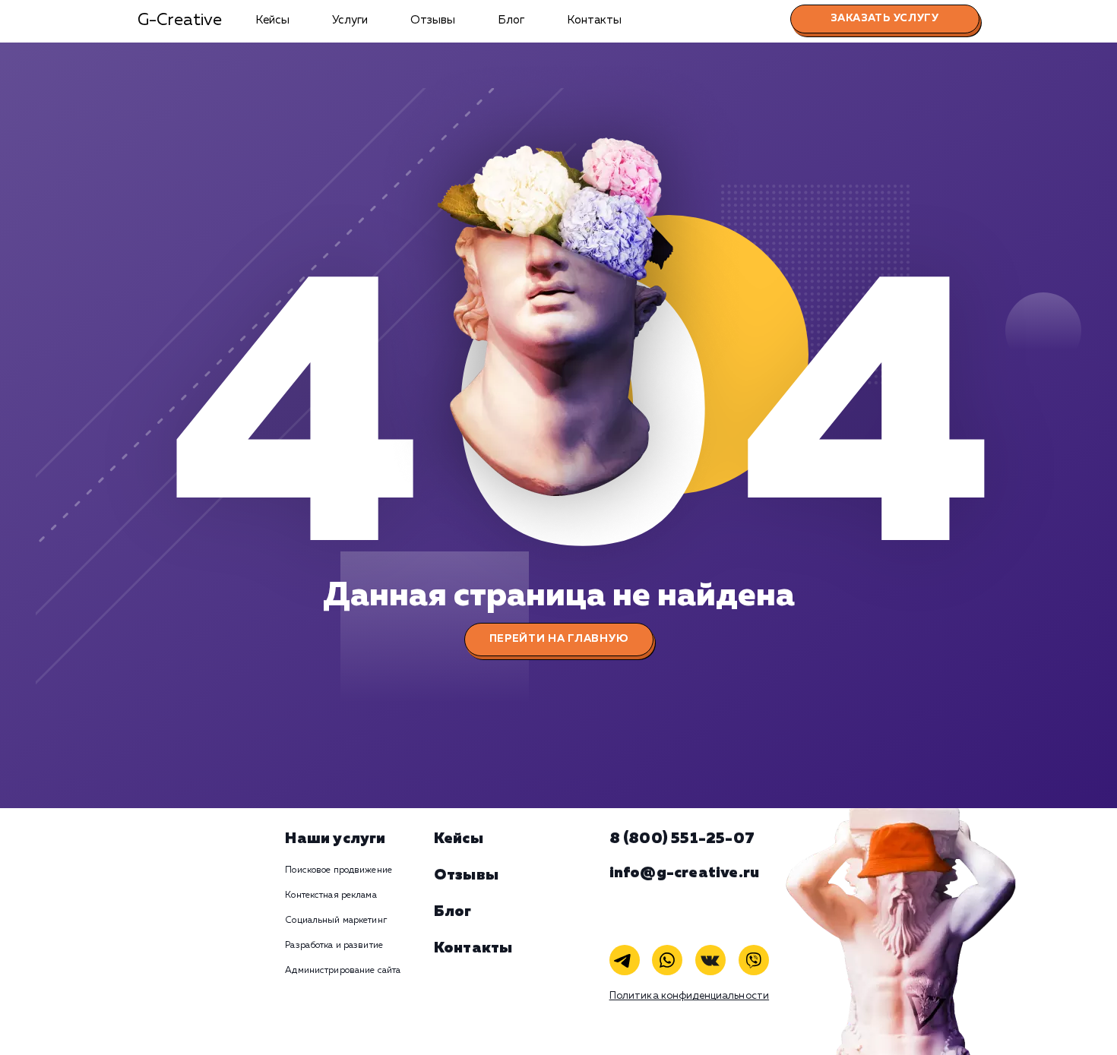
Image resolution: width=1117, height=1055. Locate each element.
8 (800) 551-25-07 (682, 838)
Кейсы (272, 20)
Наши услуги (335, 838)
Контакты (594, 20)
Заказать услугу (885, 18)
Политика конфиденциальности (689, 996)
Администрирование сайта (342, 970)
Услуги (350, 20)
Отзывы (432, 20)
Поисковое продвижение (338, 870)
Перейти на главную (558, 638)
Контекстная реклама (330, 895)
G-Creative (180, 20)
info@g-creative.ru (684, 872)
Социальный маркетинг (335, 920)
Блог (511, 20)
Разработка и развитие (334, 945)
